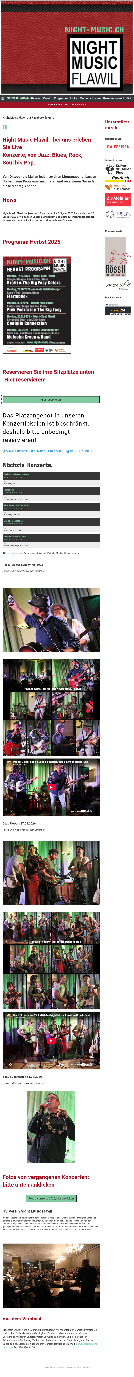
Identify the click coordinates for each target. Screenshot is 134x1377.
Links (73, 98)
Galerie (35, 98)
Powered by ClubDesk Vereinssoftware (54, 1367)
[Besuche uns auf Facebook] (5, 127)
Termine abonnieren (14, 553)
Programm (61, 98)
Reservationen (112, 98)
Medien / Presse (90, 98)
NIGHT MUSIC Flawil (20, 98)
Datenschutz (79, 104)
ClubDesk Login (86, 1367)
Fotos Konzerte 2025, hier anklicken (51, 1198)
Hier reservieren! (51, 399)
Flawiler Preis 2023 (59, 104)
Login (128, 98)
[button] (51, 479)
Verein (47, 98)
